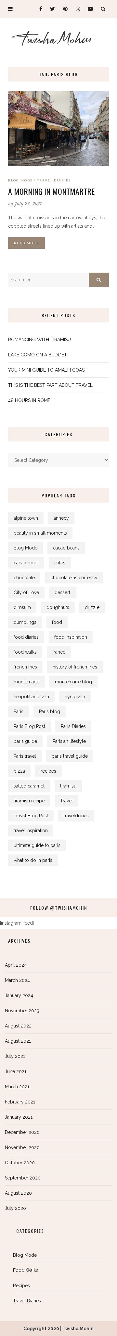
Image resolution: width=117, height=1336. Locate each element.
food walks (25, 652)
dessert (62, 592)
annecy (61, 518)
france (58, 652)
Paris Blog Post (29, 726)
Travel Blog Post (31, 815)
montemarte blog (73, 681)
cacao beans (66, 547)
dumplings (25, 622)
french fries (25, 666)
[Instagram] (76, 9)
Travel (66, 800)
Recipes (21, 1285)
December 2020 (22, 1132)
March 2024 (17, 980)
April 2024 (16, 965)
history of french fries (75, 666)
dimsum (22, 607)
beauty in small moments (40, 533)
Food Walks (25, 1270)
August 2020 (18, 1193)
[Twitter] (51, 9)
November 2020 (22, 1147)
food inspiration (70, 637)
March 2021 (17, 1086)
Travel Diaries (54, 180)
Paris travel (25, 756)
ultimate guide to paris (37, 845)
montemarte (26, 681)
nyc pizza (75, 696)
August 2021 (18, 1041)
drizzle (92, 607)
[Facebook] (38, 9)
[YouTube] (89, 9)
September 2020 (23, 1177)
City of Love (26, 592)
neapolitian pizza (31, 696)
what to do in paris (33, 860)
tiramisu (68, 785)
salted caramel (29, 785)
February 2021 (20, 1101)
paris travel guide (70, 756)
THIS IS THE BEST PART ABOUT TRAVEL (50, 385)
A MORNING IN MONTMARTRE (51, 191)
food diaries (26, 637)
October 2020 (20, 1162)
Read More (26, 243)
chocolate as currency (74, 577)
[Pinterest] (63, 9)
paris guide (25, 741)
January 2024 (19, 995)
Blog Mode (20, 180)
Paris (18, 711)
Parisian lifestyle (69, 741)
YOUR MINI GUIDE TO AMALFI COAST (47, 370)
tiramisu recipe (29, 800)
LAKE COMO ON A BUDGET (37, 354)
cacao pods (26, 562)
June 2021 (15, 1071)
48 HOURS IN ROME (29, 400)
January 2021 (18, 1117)
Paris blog (49, 711)
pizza (19, 771)
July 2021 (15, 1056)
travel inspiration (31, 830)
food (57, 622)
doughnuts (57, 607)
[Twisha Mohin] (58, 41)
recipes (48, 771)
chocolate (24, 577)
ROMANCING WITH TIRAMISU (39, 339)
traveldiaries (76, 815)
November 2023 (22, 1010)
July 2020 (15, 1208)
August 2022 (18, 1025)
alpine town (26, 518)
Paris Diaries (73, 726)
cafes (59, 562)
